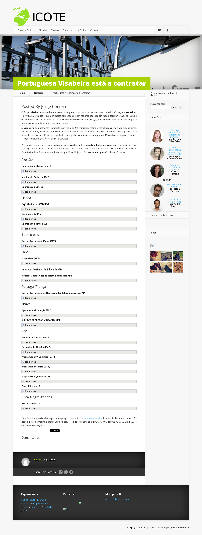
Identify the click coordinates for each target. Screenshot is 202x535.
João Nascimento (179, 527)
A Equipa (82, 30)
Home (22, 93)
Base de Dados (26, 30)
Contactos (48, 507)
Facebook (66, 472)
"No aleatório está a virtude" (175, 203)
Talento (55, 30)
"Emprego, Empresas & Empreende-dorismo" (174, 136)
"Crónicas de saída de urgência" (174, 169)
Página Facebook (29, 500)
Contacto (94, 30)
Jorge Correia (53, 106)
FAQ (25, 510)
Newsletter (36, 507)
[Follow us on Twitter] (159, 30)
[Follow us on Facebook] (168, 30)
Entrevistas (68, 30)
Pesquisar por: (157, 104)
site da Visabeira (93, 418)
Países (116, 499)
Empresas (125, 499)
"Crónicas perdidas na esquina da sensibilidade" (174, 153)
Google (61, 472)
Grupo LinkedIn (40, 503)
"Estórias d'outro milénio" (174, 187)
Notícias (43, 30)
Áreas (108, 499)
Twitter (71, 472)
